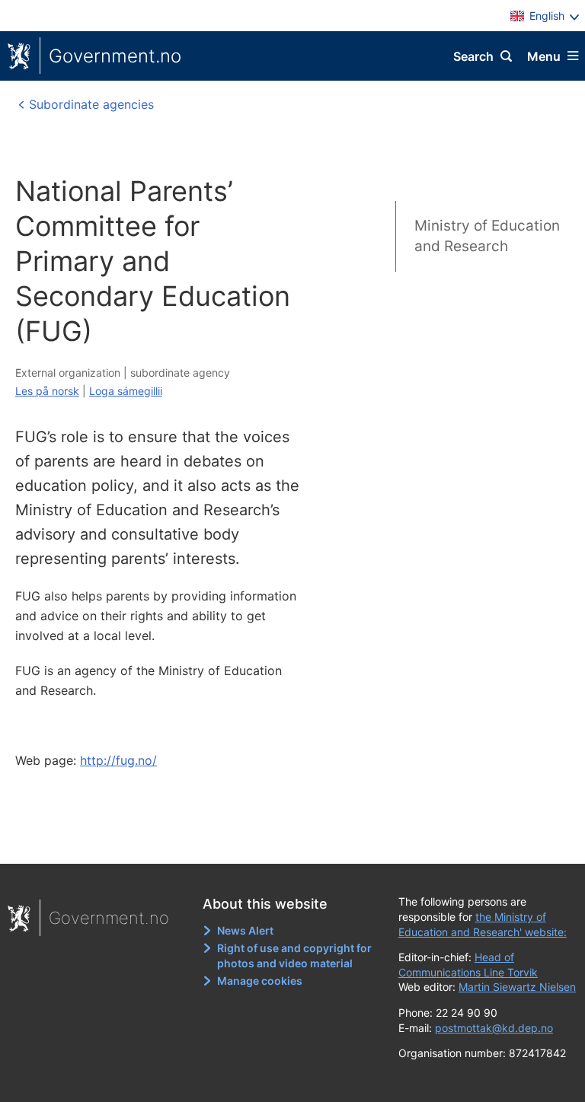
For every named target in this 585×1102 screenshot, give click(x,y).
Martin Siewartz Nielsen (517, 986)
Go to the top (285, 841)
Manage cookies (259, 980)
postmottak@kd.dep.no (494, 1027)
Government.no (115, 56)
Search (473, 56)
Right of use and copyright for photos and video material (294, 955)
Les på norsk (47, 390)
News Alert (245, 930)
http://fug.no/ (118, 760)
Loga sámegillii (125, 390)
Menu (544, 56)
